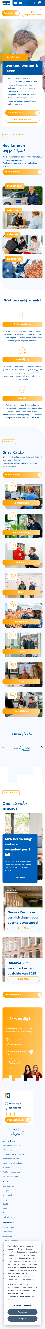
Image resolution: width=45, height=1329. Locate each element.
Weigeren (22, 1319)
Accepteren (22, 1312)
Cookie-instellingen (22, 1305)
